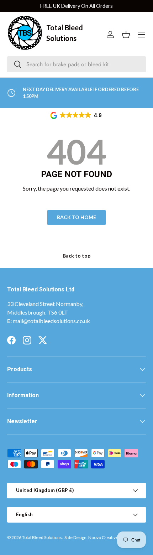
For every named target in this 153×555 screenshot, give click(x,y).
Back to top (76, 256)
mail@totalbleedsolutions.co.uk (51, 320)
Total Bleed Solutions (42, 537)
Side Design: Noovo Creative (91, 537)
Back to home (76, 217)
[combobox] (76, 64)
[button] (76, 115)
